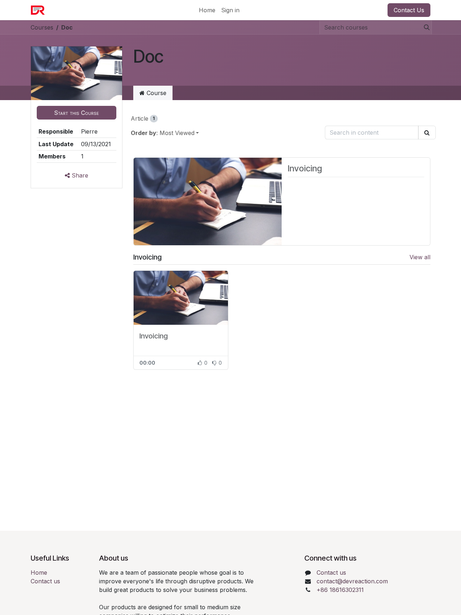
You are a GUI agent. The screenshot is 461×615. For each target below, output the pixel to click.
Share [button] (79, 175)
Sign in (230, 10)
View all (419, 257)
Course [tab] (155, 92)
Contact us (45, 581)
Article (143, 118)
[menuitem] (207, 10)
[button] (76, 113)
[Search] (424, 27)
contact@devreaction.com (352, 581)
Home (39, 572)
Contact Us (409, 10)
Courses (42, 27)
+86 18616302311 (340, 589)
